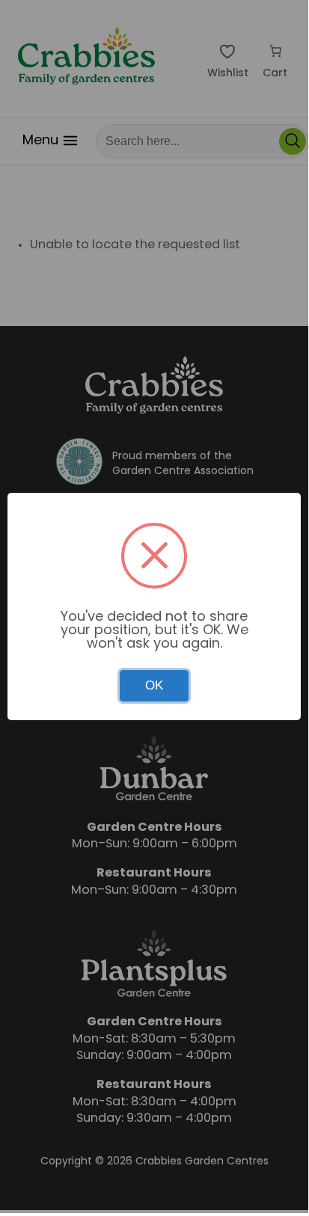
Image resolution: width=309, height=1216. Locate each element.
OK (154, 685)
